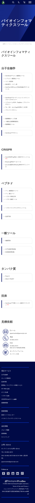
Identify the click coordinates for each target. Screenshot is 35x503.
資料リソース (7, 44)
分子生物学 (4, 374)
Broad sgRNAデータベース (13, 162)
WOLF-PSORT (9, 279)
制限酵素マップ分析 (11, 118)
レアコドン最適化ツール (12, 78)
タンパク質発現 (6, 378)
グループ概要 (5, 430)
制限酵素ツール (9, 124)
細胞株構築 (4, 402)
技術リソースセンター (7, 415)
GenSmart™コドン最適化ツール (14, 75)
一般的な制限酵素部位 (11, 121)
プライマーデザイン (11, 110)
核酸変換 (8, 240)
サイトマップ (5, 437)
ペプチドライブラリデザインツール (15, 208)
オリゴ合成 (4, 392)
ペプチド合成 (5, 395)
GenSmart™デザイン (11, 133)
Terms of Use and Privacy (20, 486)
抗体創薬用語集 (9, 252)
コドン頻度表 (9, 81)
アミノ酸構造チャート (11, 190)
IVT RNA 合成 (5, 388)
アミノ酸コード (9, 193)
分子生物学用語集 (10, 249)
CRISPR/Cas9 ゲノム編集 (9, 399)
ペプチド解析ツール (11, 199)
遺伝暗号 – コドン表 (11, 84)
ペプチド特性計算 (10, 196)
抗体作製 (4, 381)
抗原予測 (8, 216)
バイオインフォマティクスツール (11, 418)
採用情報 (4, 433)
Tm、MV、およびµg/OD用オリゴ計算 (16, 107)
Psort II (7, 276)
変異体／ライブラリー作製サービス (11, 385)
